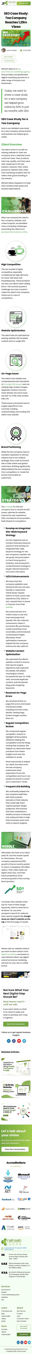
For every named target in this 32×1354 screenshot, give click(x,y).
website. (9, 607)
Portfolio (4, 1329)
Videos (3, 1318)
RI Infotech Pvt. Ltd (21, 1349)
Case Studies (8, 57)
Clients (3, 1332)
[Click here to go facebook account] (14, 1041)
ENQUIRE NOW (23, 3)
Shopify (3, 1292)
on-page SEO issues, (13, 384)
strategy (9, 506)
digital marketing (9, 954)
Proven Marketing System (10, 1295)
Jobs (18, 1316)
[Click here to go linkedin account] (8, 1041)
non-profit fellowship (24, 1327)
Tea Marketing (9, 61)
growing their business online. (14, 232)
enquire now (24, 1334)
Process (19, 1313)
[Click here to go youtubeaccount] (19, 1041)
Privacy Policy (21, 1351)
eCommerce (5, 1290)
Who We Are (21, 1311)
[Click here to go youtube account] (25, 1342)
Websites (4, 1297)
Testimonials (5, 1334)
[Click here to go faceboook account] (21, 1342)
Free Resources (6, 1311)
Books (3, 1321)
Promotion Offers (23, 1318)
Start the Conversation (16, 1024)
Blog (2, 1313)
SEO (2, 1300)
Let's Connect (21, 1321)
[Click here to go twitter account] (24, 1041)
